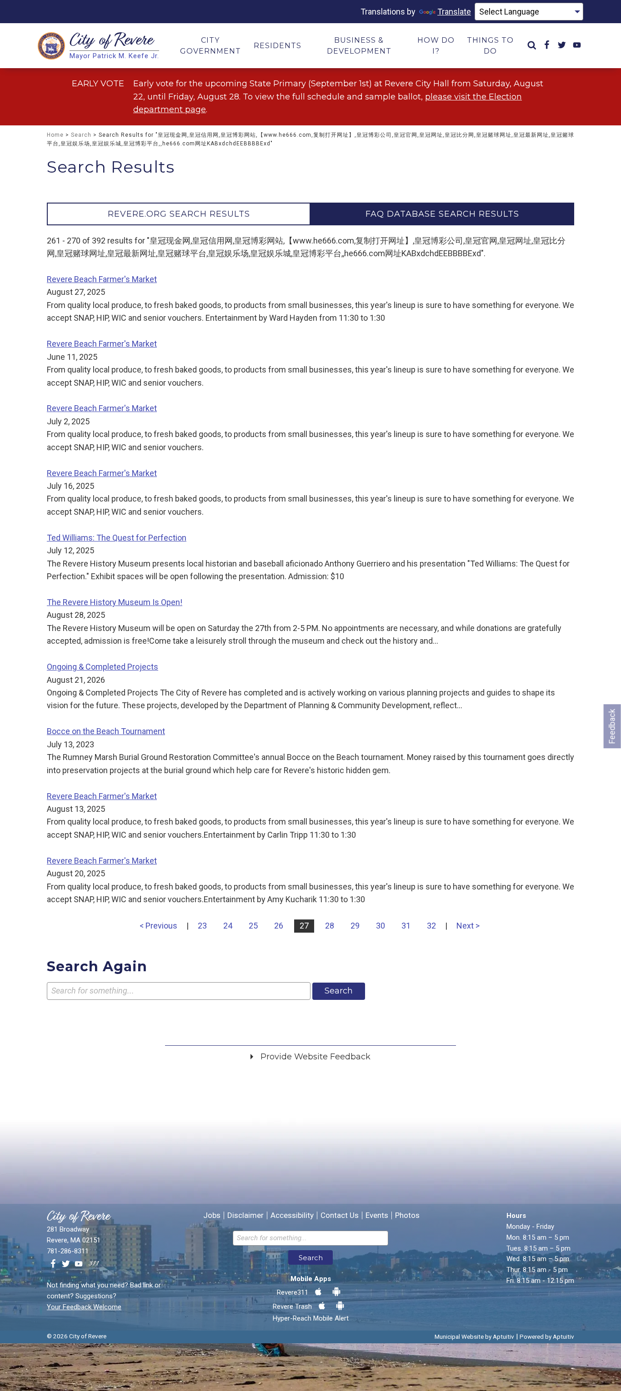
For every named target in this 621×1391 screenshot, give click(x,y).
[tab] (178, 214)
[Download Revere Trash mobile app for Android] (340, 1306)
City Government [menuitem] (210, 45)
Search (81, 135)
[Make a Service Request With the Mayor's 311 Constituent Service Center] (93, 1264)
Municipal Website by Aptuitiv (474, 1336)
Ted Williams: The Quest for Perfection (116, 537)
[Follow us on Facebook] (53, 1264)
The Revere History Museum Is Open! (114, 602)
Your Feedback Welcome (84, 1307)
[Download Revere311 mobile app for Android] (336, 1292)
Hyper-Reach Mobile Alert (311, 1318)
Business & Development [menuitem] (359, 45)
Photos (407, 1215)
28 (329, 925)
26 (278, 925)
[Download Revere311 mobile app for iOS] (318, 1292)
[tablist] (310, 214)
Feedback (612, 726)
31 (406, 925)
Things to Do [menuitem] (490, 45)
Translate (454, 11)
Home (55, 135)
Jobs (211, 1215)
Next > (468, 925)
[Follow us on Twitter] (66, 1264)
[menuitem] (532, 45)
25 (253, 925)
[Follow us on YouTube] (78, 1264)
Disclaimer (245, 1215)
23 (202, 925)
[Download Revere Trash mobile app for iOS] (322, 1306)
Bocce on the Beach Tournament (106, 731)
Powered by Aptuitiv (547, 1336)
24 (227, 925)
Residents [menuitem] (277, 45)
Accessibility (292, 1215)
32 (431, 925)
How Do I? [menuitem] (436, 45)
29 (355, 925)
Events (377, 1215)
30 (380, 925)
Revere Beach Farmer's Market (102, 279)
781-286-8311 (68, 1251)
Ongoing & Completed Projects (102, 666)
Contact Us (340, 1215)
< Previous (158, 925)
